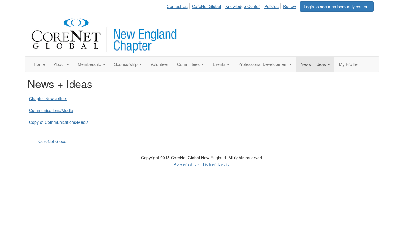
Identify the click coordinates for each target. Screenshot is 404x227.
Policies (271, 6)
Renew (289, 6)
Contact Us (177, 6)
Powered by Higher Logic (202, 164)
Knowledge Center (242, 6)
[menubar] (233, 5)
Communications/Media (51, 110)
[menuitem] (178, 5)
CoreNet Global (206, 6)
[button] (61, 64)
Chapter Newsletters (48, 98)
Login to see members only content (337, 6)
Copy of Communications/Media (59, 122)
